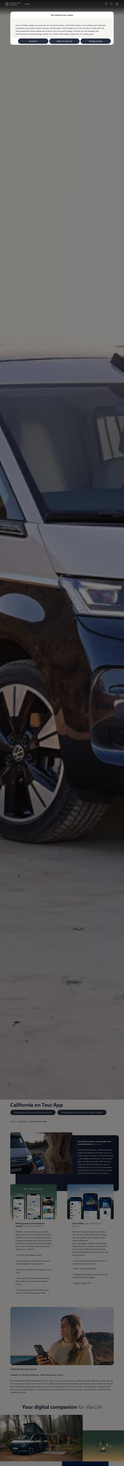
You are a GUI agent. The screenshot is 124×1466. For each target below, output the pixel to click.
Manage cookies (95, 41)
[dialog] (62, 733)
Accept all (33, 41)
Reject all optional (64, 41)
